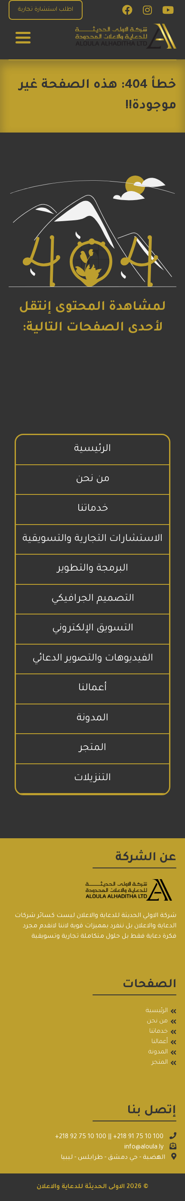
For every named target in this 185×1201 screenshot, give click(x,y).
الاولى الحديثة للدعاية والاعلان (81, 1187)
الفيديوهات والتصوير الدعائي (92, 659)
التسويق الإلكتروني (92, 629)
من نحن (93, 479)
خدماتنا (92, 509)
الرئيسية (92, 449)
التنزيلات (92, 778)
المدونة (92, 718)
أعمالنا (92, 688)
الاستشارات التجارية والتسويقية (92, 539)
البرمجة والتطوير (92, 569)
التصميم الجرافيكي (92, 599)
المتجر (92, 748)
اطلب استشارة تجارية (45, 9)
